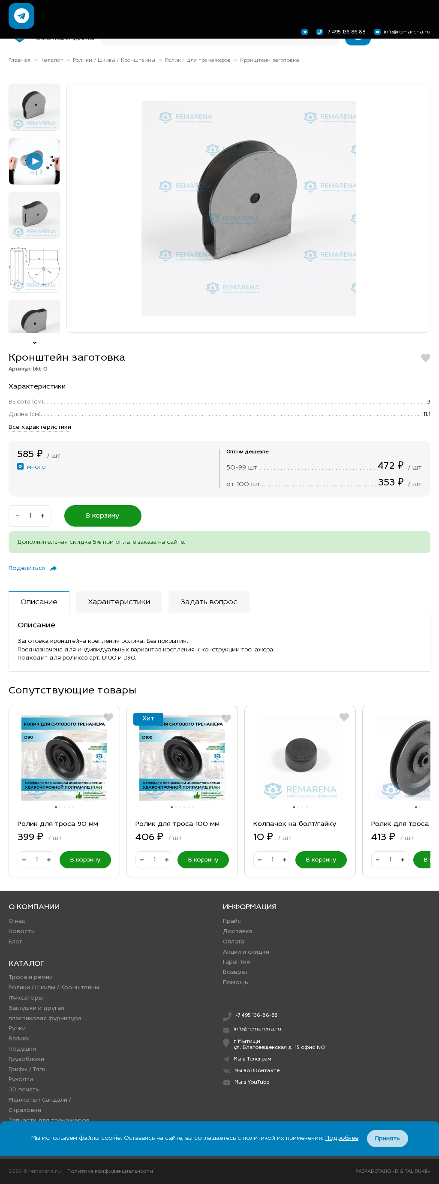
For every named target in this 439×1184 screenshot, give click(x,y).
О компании (34, 907)
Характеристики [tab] (119, 602)
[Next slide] (34, 339)
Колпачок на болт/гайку (295, 824)
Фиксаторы (26, 998)
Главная (19, 60)
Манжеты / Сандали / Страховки (40, 1105)
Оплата (233, 942)
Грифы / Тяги (27, 1070)
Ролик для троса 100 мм (177, 824)
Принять (387, 1139)
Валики (19, 1039)
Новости (22, 931)
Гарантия (236, 962)
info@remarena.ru (407, 32)
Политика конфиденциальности (110, 1171)
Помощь (235, 982)
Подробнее (341, 1138)
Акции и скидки (246, 952)
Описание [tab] (39, 602)
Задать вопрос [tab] (209, 602)
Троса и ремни (31, 977)
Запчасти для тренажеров (49, 1121)
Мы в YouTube (252, 1082)
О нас (17, 921)
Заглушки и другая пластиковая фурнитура (45, 1013)
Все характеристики (40, 427)
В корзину (103, 515)
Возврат (235, 972)
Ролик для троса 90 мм (58, 824)
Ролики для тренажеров (198, 60)
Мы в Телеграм (253, 1059)
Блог (15, 942)
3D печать (24, 1090)
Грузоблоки (26, 1059)
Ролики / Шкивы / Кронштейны (114, 60)
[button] (56, 807)
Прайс (232, 921)
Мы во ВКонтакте (257, 1070)
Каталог (51, 60)
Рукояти (21, 1079)
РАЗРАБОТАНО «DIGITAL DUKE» (392, 1171)
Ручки (17, 1028)
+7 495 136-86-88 (346, 32)
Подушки (22, 1049)
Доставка (238, 931)
